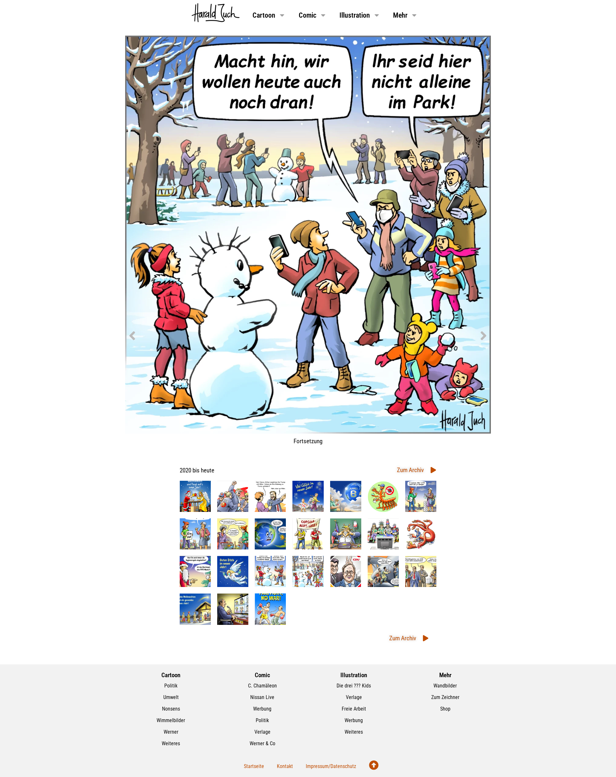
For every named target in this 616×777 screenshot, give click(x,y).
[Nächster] (399, 336)
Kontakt (285, 766)
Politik (170, 686)
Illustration (354, 15)
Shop (445, 709)
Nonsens (171, 709)
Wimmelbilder (171, 720)
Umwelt (171, 697)
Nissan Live (262, 697)
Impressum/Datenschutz (331, 766)
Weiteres (171, 743)
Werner (171, 732)
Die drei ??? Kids (354, 686)
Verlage (262, 732)
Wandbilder (445, 686)
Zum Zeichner (445, 697)
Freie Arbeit (354, 709)
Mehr (400, 15)
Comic (307, 15)
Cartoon (263, 15)
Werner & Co (262, 743)
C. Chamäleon (262, 686)
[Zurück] (216, 336)
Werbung (262, 709)
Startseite (254, 766)
